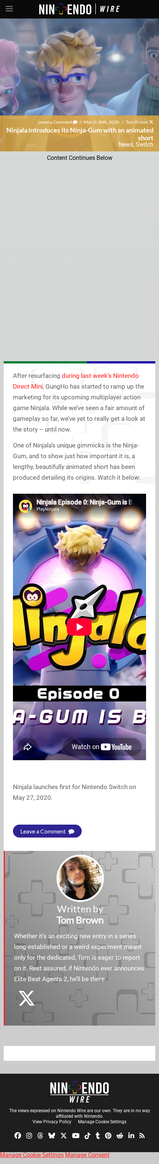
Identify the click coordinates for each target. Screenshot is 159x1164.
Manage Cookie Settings (102, 1121)
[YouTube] (76, 1135)
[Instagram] (29, 1135)
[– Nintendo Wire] (79, 1092)
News (126, 144)
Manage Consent (87, 1154)
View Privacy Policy (52, 1121)
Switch (144, 144)
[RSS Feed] (142, 1135)
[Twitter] (63, 1135)
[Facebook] (17, 1135)
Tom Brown (137, 122)
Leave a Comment (55, 122)
